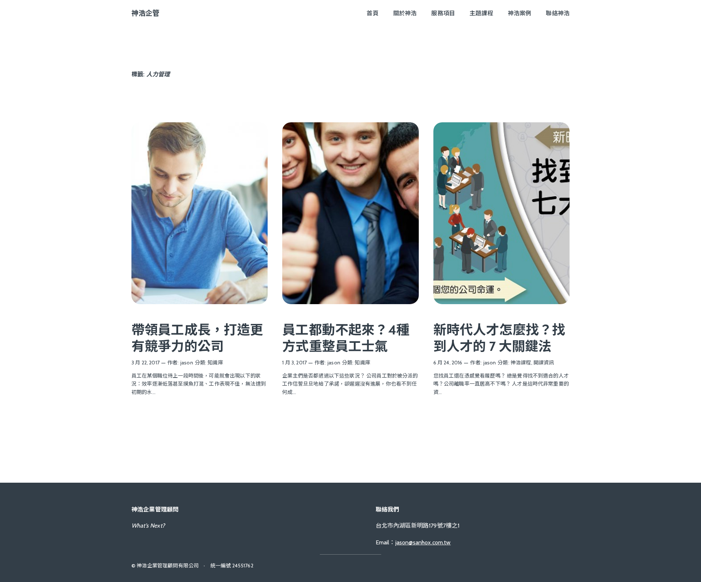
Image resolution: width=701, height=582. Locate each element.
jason (186, 362)
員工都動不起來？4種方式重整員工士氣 (345, 338)
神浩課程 (520, 362)
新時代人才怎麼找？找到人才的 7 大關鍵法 (499, 338)
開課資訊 (543, 362)
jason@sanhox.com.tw (423, 542)
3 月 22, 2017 (145, 362)
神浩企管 (145, 13)
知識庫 (215, 362)
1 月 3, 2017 (294, 362)
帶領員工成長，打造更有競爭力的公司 (197, 338)
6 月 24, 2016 (448, 362)
